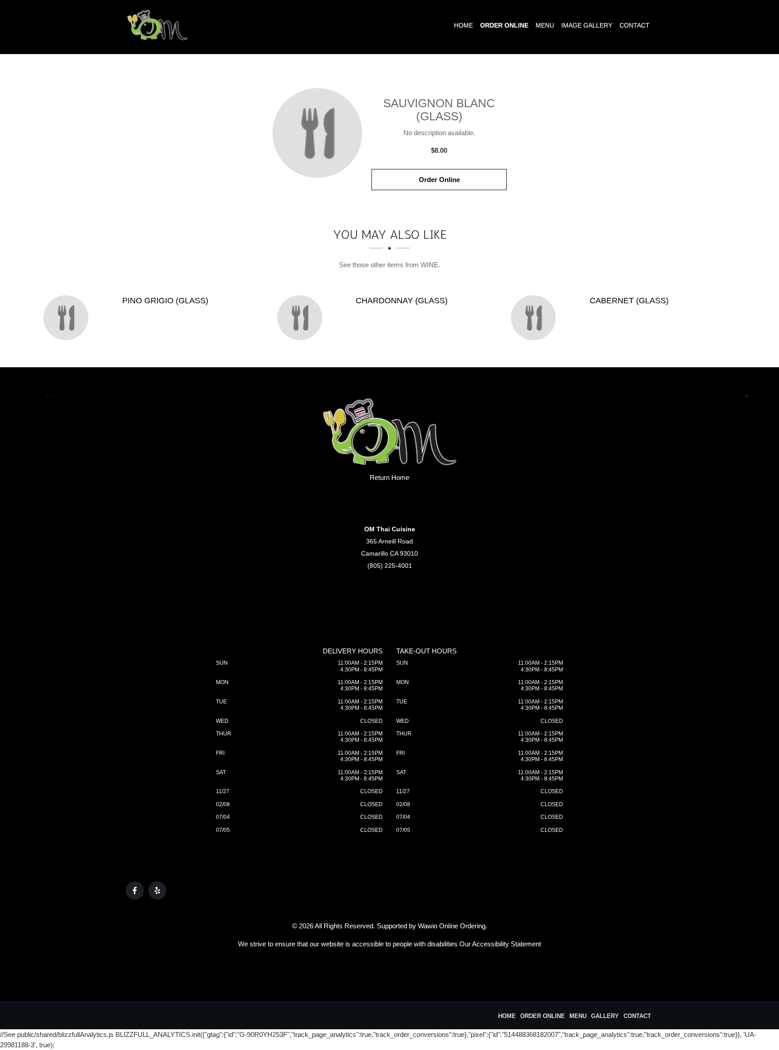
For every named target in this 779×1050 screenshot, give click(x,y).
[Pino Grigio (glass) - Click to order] (68, 317)
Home (463, 25)
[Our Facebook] (135, 890)
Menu (545, 25)
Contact (634, 25)
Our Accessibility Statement (500, 944)
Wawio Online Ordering (452, 926)
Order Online (504, 25)
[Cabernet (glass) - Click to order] (535, 317)
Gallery (605, 1016)
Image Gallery (586, 25)
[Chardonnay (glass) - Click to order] (302, 317)
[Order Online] (317, 133)
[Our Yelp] (157, 890)
